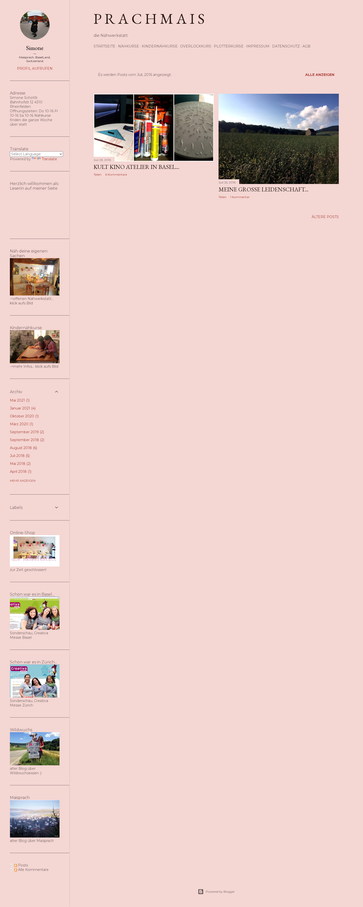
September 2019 (26, 432)
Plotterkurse (228, 46)
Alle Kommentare (33, 869)
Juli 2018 (19, 456)
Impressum (257, 46)
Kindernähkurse (160, 46)
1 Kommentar (240, 197)
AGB (306, 46)
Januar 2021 (22, 408)
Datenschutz (286, 46)
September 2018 (26, 440)
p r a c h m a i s (149, 18)
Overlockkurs (195, 46)
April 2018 (20, 471)
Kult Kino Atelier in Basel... (136, 167)
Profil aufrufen (35, 68)
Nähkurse (128, 46)
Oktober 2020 (24, 416)
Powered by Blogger (220, 891)
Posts (22, 865)
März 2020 (21, 424)
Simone (34, 48)
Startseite (104, 46)
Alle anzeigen (319, 74)
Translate (49, 159)
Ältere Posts (325, 217)
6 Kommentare (116, 174)
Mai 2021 (19, 400)
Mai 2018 (20, 463)
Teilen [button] (97, 174)
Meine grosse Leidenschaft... (263, 189)
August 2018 (23, 448)
